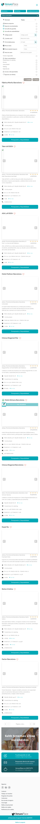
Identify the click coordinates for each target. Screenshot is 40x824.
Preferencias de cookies (7, 809)
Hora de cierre (8, 52)
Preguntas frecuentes (6, 796)
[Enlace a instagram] (9, 787)
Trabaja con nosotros (6, 793)
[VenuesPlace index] (11, 5)
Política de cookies (6, 807)
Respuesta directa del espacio (25, 761)
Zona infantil (6, 64)
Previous (4, 97)
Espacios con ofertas (9, 74)
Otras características (10, 58)
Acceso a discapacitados (11, 71)
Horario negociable (8, 55)
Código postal (8, 35)
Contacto (3, 791)
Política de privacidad (7, 805)
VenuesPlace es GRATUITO (24, 768)
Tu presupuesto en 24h (22, 755)
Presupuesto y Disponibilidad (20, 140)
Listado (28, 79)
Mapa (36, 79)
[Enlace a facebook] (2, 787)
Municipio (7, 20)
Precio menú (8, 45)
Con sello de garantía (10, 28)
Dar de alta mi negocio (7, 800)
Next (35, 97)
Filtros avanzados (7, 15)
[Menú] (36, 5)
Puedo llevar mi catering (9, 60)
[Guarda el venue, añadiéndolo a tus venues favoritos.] (23, 82)
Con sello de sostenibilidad (12, 31)
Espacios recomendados (11, 26)
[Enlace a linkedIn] (6, 787)
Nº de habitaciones (10, 42)
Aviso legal (4, 802)
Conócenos (4, 798)
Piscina (5, 62)
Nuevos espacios (9, 23)
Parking (5, 66)
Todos (23, 20)
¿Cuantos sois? (8, 38)
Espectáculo (6, 69)
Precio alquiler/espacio (11, 49)
